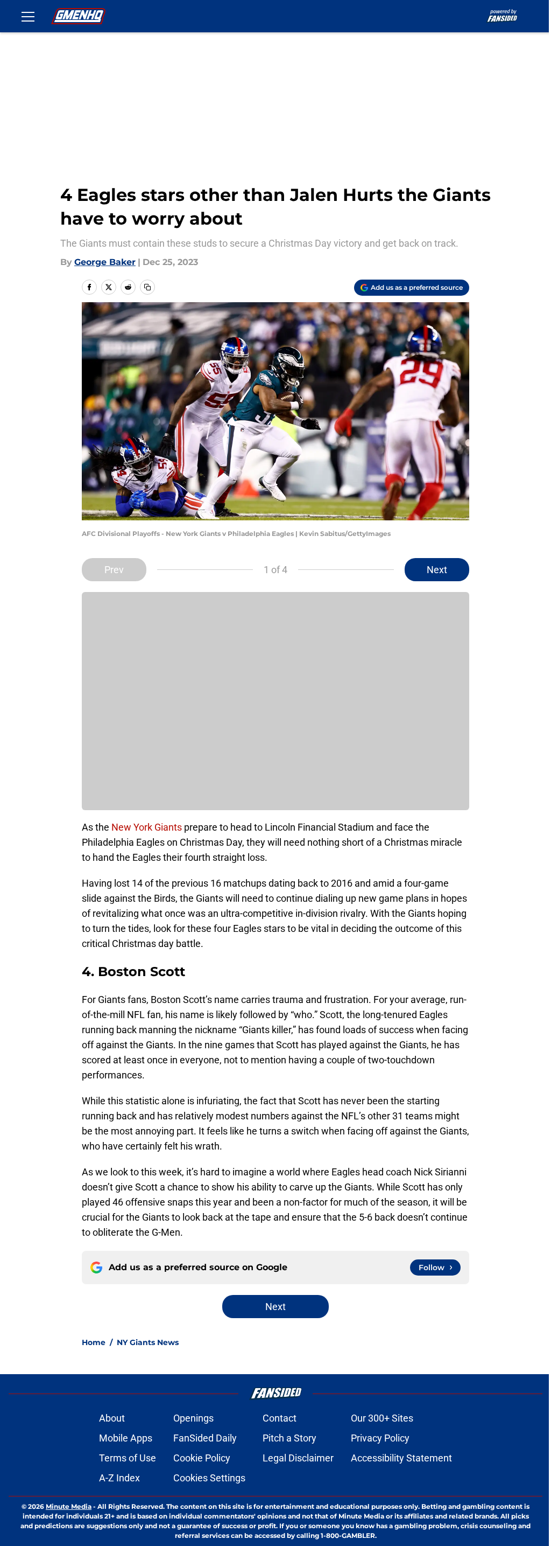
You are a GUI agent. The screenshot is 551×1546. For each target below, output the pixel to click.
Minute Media (68, 1506)
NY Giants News (148, 1342)
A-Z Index (119, 1478)
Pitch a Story (289, 1438)
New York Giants (147, 827)
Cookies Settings (209, 1478)
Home (93, 1342)
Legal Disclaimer (298, 1458)
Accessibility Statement (401, 1458)
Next (437, 569)
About (112, 1418)
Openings (193, 1418)
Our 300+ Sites (382, 1418)
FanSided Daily (205, 1438)
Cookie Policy (201, 1458)
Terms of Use (127, 1458)
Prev (114, 569)
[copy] (147, 287)
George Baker (105, 262)
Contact (279, 1418)
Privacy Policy (380, 1438)
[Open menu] (28, 16)
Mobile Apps (125, 1438)
